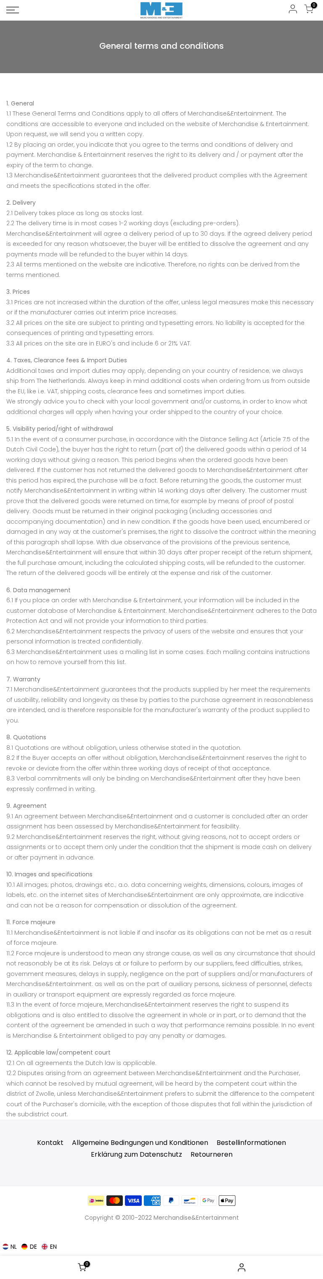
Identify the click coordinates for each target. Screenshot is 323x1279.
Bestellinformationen (251, 1142)
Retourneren (212, 1154)
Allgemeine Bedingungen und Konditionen (140, 1142)
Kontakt (50, 1142)
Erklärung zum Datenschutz (136, 1154)
